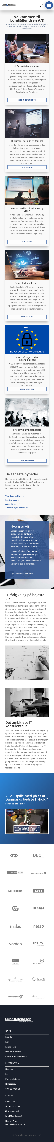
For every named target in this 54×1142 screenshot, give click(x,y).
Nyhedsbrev (10, 1084)
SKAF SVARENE (27, 317)
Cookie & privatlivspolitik (16, 1056)
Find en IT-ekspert (13, 1051)
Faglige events (12, 500)
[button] (49, 5)
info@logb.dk (13, 1111)
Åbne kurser (11, 504)
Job (6, 1074)
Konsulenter (10, 1047)
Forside (8, 1037)
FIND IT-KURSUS (27, 167)
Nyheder (9, 1069)
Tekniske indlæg (13, 496)
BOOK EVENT (27, 242)
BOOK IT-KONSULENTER (27, 100)
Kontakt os (10, 1101)
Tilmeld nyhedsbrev (15, 507)
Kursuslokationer (12, 1079)
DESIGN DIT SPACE (27, 460)
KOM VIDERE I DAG (27, 389)
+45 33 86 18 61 (14, 1106)
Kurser (8, 1042)
